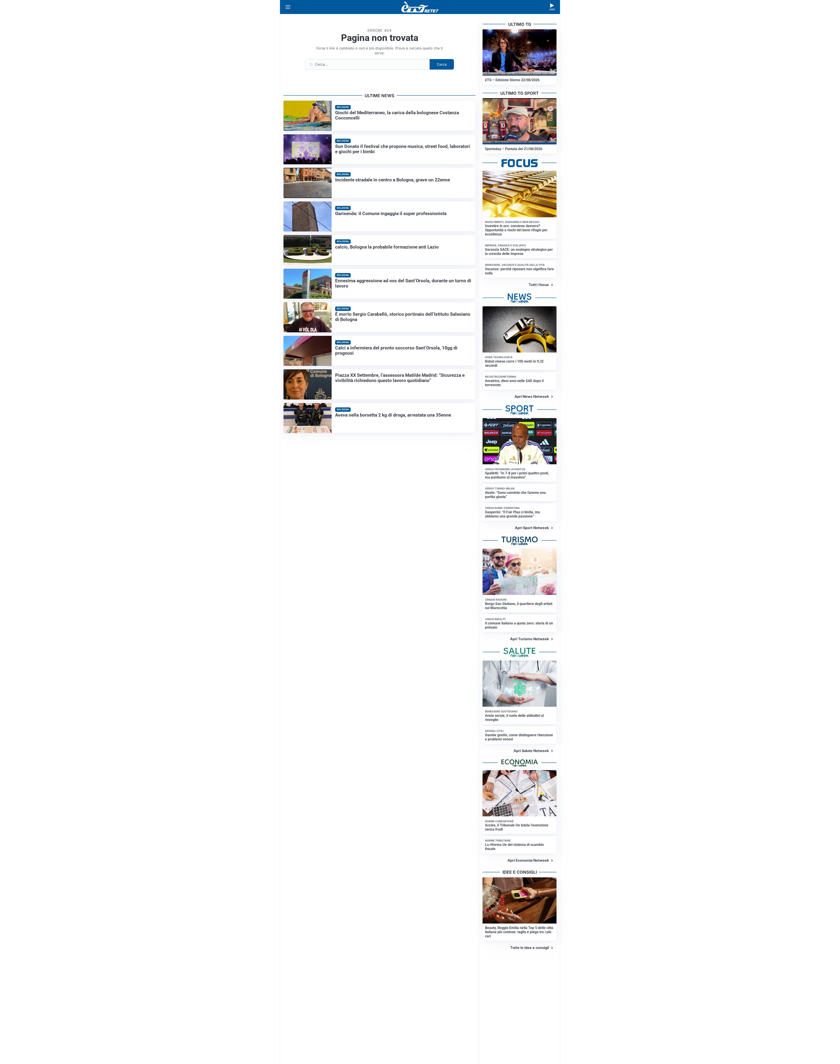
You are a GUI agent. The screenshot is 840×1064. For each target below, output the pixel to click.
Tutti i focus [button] (539, 284)
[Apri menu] (288, 7)
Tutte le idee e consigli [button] (529, 947)
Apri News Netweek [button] (531, 396)
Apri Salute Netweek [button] (531, 750)
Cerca (442, 64)
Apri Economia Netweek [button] (528, 860)
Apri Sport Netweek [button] (532, 528)
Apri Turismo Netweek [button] (529, 639)
